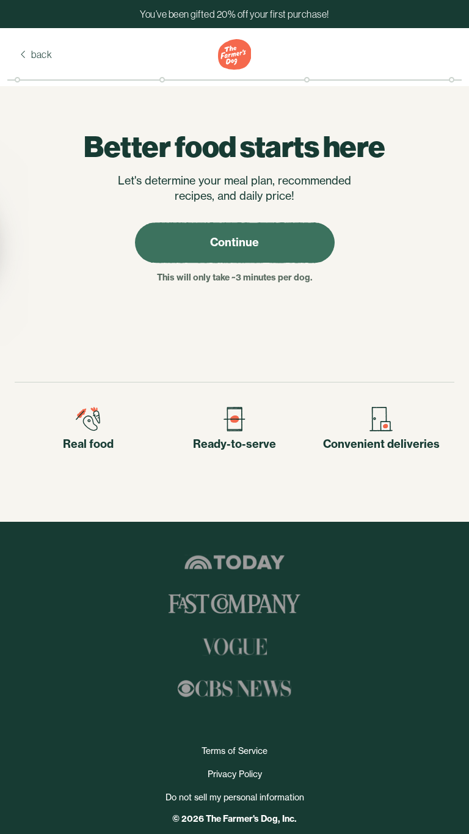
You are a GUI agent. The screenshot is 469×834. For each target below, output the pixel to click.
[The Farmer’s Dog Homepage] (234, 54)
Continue (234, 242)
